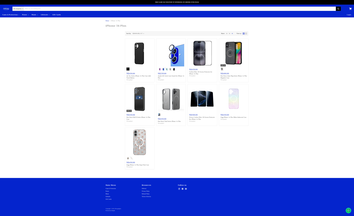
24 (226, 33)
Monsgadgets (129, 80)
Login (349, 15)
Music (34, 14)
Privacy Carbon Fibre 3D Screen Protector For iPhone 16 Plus (202, 118)
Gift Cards (56, 14)
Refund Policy (146, 194)
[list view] (246, 33)
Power (25, 14)
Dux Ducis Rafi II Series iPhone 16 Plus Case (138, 118)
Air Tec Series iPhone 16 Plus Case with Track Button (138, 77)
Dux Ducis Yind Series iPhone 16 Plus (169, 121)
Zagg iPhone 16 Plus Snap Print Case (137, 165)
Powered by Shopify (110, 211)
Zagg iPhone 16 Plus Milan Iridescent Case (233, 117)
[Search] (338, 9)
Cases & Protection (10, 14)
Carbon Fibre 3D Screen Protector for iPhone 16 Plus (200, 73)
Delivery (144, 188)
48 (232, 33)
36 (229, 33)
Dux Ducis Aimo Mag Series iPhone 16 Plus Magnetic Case (234, 77)
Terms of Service (146, 196)
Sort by (128, 33)
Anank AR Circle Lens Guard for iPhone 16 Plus (171, 77)
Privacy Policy (146, 191)
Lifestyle (44, 14)
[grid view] (244, 33)
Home (107, 21)
